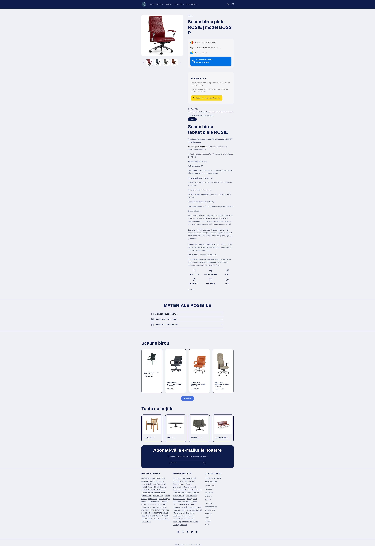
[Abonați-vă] (203, 462)
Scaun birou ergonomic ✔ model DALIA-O (198, 384)
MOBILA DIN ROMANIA (213, 478)
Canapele (183, 525)
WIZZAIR (208, 521)
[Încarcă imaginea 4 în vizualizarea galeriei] (174, 62)
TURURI (207, 517)
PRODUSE (164, 513)
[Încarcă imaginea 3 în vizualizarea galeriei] (166, 62)
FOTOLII (195, 438)
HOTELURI (208, 514)
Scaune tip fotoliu (180, 490)
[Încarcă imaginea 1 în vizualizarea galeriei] (149, 62)
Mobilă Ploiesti (147, 493)
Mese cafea (183, 504)
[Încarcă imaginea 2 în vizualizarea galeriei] (158, 62)
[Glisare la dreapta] (181, 62)
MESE (170, 438)
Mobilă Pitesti (158, 496)
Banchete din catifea (190, 522)
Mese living (186, 501)
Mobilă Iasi (153, 481)
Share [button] (192, 289)
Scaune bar (189, 481)
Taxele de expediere (202, 112)
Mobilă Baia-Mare (155, 501)
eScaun (197, 211)
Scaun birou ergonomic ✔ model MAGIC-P (222, 384)
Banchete (177, 519)
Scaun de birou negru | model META (152, 372)
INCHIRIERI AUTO (211, 507)
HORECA (164, 516)
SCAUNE (148, 438)
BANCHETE (220, 438)
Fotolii (175, 525)
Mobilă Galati (147, 490)
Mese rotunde (178, 510)
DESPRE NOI (212, 255)
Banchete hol (179, 513)
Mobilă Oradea (159, 490)
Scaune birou (189, 487)
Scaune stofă (191, 496)
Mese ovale (190, 510)
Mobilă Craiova (160, 487)
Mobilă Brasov (147, 487)
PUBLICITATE (147, 519)
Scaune (176, 478)
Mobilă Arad (146, 496)
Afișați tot (187, 398)
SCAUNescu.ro (184, 544)
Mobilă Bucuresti (148, 478)
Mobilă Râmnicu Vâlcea (157, 504)
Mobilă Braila (159, 493)
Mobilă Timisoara (158, 484)
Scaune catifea (179, 499)
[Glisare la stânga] (143, 62)
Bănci (198, 510)
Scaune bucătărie (188, 478)
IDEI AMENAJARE (157, 510)
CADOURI (156, 516)
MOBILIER (155, 513)
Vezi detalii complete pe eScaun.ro (206, 98)
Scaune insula (178, 484)
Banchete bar (187, 516)
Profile (207, 524)
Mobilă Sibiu (152, 499)
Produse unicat (195, 490)
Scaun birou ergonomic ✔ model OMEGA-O (174, 384)
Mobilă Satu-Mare (149, 507)
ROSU (192, 119)
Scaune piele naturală (182, 493)
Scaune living (178, 481)
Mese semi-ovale (194, 507)
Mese (189, 499)
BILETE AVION (210, 510)
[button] (156, 4)
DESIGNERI (146, 516)
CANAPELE (146, 522)
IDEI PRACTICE (210, 485)
